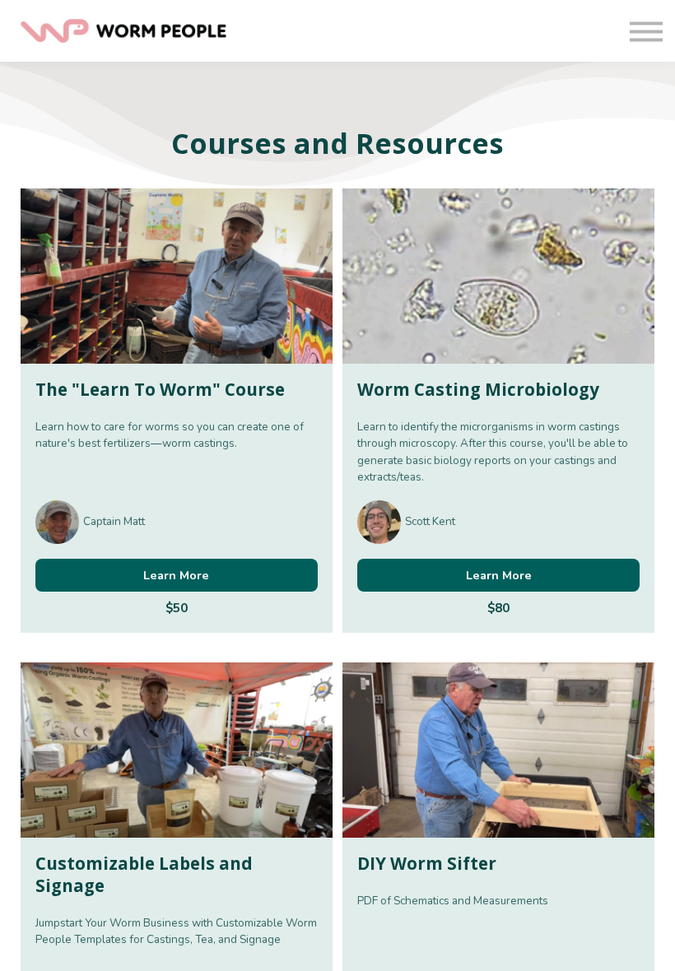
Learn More (176, 575)
